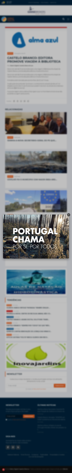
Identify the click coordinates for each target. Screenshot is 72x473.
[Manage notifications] (3, 469)
